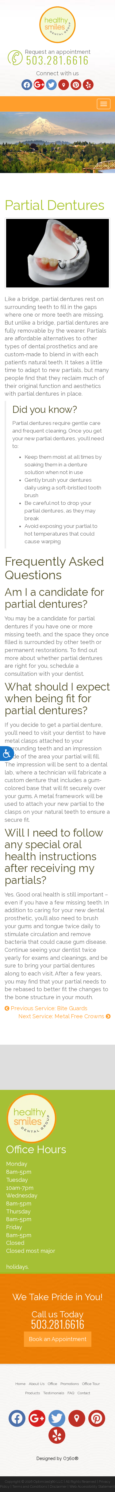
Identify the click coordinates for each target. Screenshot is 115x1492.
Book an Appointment (57, 1339)
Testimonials (53, 1393)
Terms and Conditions (29, 1487)
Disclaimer (58, 1487)
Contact (84, 1393)
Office (52, 1384)
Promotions (69, 1384)
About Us (36, 1384)
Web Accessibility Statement (92, 1487)
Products (32, 1393)
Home (20, 1384)
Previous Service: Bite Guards (48, 1008)
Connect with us (57, 73)
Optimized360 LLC (48, 1482)
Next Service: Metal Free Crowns (62, 1016)
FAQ (70, 1393)
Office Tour (91, 1384)
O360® (71, 1458)
